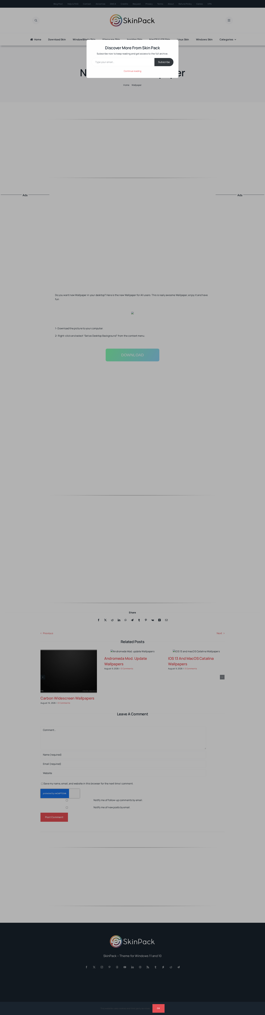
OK (158, 1008)
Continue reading (132, 71)
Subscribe (164, 62)
